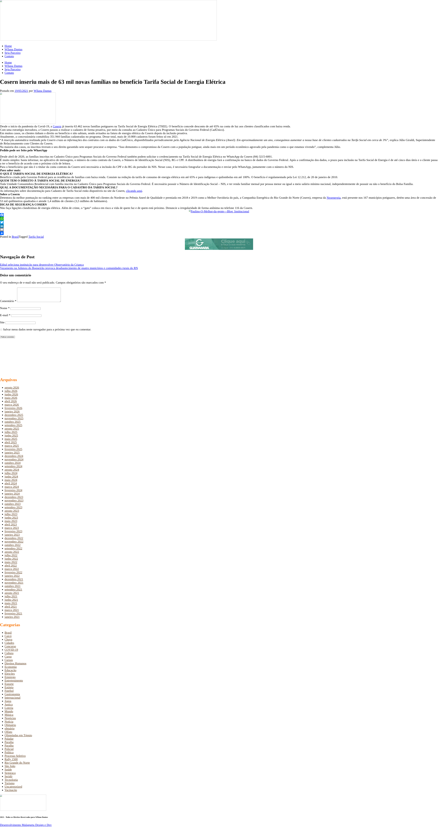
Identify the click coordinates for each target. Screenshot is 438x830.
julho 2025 (11, 432)
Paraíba (9, 745)
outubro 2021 (13, 586)
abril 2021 (11, 606)
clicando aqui (134, 190)
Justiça (9, 704)
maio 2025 (11, 438)
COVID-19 (11, 649)
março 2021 (12, 610)
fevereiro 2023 (13, 531)
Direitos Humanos (15, 663)
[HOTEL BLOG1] (219, 249)
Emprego (10, 677)
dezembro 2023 (14, 497)
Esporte (9, 684)
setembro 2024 (13, 466)
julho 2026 (11, 391)
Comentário (8, 301)
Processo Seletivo (15, 755)
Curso (8, 656)
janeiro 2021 (12, 616)
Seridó (8, 776)
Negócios (10, 718)
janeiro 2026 (12, 411)
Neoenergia (334, 197)
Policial (9, 749)
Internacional (12, 697)
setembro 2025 (13, 425)
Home (8, 46)
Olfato (8, 731)
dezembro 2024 (14, 456)
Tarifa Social (36, 236)
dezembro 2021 (14, 579)
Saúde (8, 769)
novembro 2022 (14, 541)
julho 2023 (11, 514)
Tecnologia (11, 779)
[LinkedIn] (219, 226)
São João (10, 766)
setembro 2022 (13, 548)
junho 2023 (11, 517)
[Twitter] (219, 222)
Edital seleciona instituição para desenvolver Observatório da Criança (42, 264)
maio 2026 (11, 397)
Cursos (9, 660)
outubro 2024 (13, 462)
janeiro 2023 (12, 534)
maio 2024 (11, 480)
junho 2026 (11, 394)
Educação (10, 670)
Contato (9, 56)
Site (2, 322)
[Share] (219, 233)
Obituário (10, 725)
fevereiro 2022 (13, 572)
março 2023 (12, 527)
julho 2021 (11, 596)
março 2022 (12, 569)
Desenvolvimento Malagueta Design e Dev (26, 825)
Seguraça (10, 773)
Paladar (9, 738)
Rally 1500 (11, 759)
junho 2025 (11, 435)
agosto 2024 (12, 469)
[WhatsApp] (219, 218)
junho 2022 (11, 558)
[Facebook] (219, 215)
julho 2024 (11, 473)
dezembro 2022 (14, 538)
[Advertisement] (68, 358)
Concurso (10, 646)
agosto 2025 (12, 428)
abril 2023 (11, 524)
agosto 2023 (12, 510)
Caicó (8, 636)
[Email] (219, 229)
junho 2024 (11, 476)
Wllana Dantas (13, 49)
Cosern (57, 126)
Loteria (9, 708)
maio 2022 (11, 562)
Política (9, 752)
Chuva (8, 639)
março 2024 (12, 486)
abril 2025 (11, 442)
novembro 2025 (14, 418)
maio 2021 (11, 603)
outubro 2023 (13, 504)
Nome (5, 308)
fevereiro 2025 (13, 449)
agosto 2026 (12, 387)
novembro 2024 (14, 459)
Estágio (9, 687)
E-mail (5, 315)
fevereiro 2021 (13, 613)
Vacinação (11, 790)
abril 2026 (11, 401)
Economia (11, 666)
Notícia (9, 721)
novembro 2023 (14, 500)
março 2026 (12, 404)
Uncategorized (13, 786)
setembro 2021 (13, 589)
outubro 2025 (13, 421)
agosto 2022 (12, 551)
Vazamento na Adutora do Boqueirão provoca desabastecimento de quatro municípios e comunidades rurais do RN (69, 268)
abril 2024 (11, 483)
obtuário (9, 728)
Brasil (15, 236)
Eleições (10, 673)
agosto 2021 (12, 593)
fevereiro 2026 (13, 408)
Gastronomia (12, 694)
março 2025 (12, 445)
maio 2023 (11, 521)
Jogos (8, 701)
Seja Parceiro (13, 52)
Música (9, 714)
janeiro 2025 (12, 452)
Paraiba (9, 742)
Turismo (9, 783)
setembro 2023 (13, 507)
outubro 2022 (13, 545)
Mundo (9, 711)
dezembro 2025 (14, 415)
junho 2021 (11, 599)
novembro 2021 (14, 582)
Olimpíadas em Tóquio (18, 735)
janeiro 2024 (12, 493)
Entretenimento (14, 680)
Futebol (9, 690)
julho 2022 (11, 555)
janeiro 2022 (12, 575)
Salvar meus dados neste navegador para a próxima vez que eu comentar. (47, 329)
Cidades (9, 642)
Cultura (9, 653)
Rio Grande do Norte (17, 762)
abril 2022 (11, 565)
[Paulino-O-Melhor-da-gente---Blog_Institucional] (219, 211)
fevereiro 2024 (13, 490)
